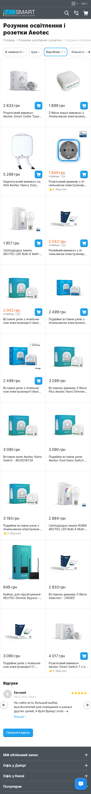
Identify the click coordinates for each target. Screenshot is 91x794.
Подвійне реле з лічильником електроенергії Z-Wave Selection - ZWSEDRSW (22, 664)
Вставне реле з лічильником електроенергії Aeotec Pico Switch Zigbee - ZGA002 (22, 389)
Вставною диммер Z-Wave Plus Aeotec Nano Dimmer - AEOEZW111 (68, 389)
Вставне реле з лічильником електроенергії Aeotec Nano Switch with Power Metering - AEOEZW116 (22, 320)
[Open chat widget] (81, 784)
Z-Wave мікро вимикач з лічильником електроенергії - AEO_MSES (68, 114)
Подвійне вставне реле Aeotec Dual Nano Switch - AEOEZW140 (67, 458)
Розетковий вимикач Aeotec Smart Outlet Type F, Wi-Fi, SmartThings (22, 114)
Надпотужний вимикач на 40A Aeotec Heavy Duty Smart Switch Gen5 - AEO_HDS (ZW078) (21, 183)
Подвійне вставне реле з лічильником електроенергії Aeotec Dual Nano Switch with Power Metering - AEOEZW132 (22, 527)
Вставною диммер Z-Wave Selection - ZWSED (68, 596)
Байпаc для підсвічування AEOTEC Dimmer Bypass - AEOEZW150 (22, 596)
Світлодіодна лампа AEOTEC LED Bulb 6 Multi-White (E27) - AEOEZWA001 (22, 252)
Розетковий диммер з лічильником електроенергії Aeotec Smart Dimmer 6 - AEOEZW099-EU (68, 183)
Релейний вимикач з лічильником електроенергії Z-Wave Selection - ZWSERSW (68, 252)
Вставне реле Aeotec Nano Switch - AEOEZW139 (22, 458)
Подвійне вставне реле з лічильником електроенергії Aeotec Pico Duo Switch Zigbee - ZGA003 (68, 320)
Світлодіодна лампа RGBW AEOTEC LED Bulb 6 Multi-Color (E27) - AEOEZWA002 (68, 527)
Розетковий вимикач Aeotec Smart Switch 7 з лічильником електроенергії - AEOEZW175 (68, 664)
